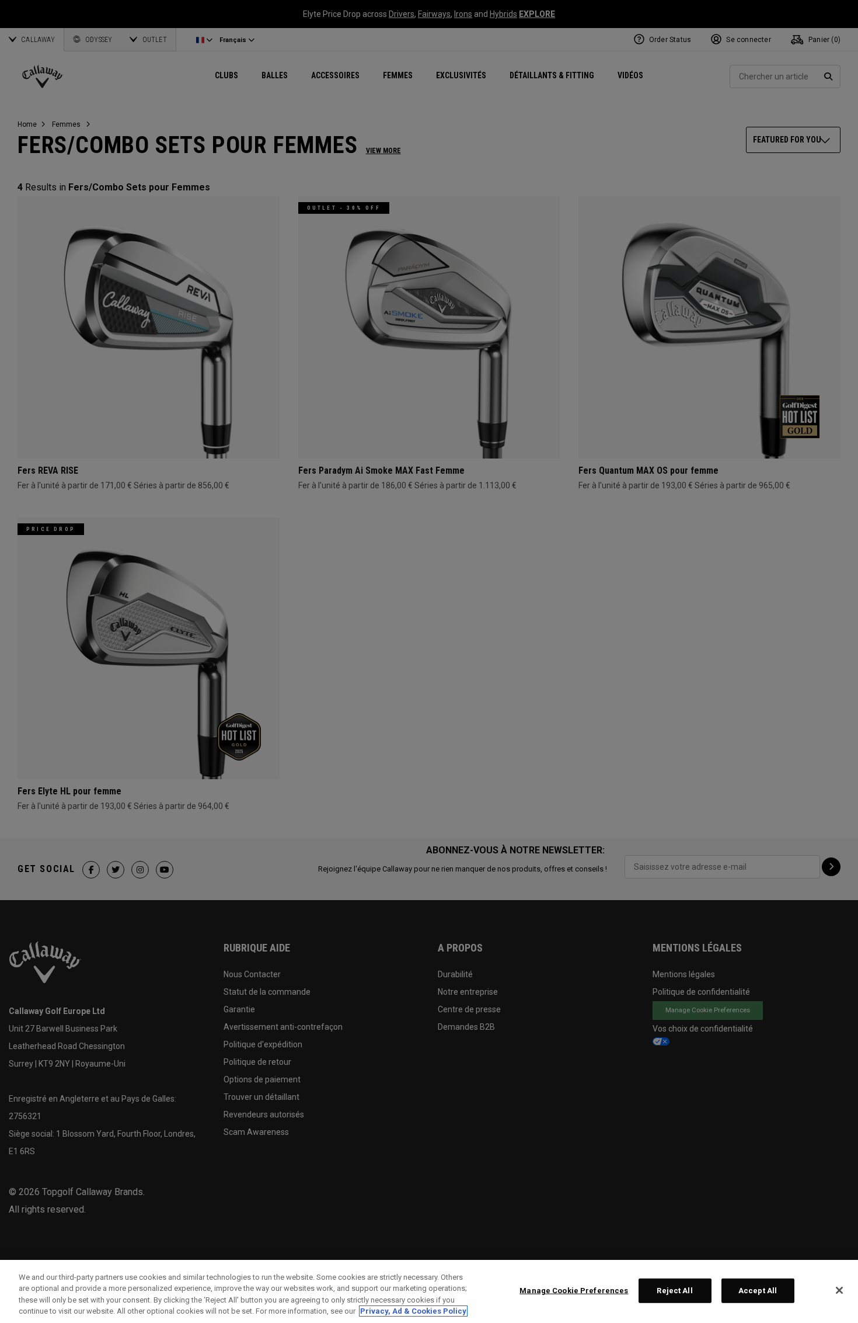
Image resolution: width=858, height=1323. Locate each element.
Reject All (674, 1290)
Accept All (757, 1290)
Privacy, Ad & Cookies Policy (413, 1311)
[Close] (839, 1290)
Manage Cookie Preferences (573, 1290)
